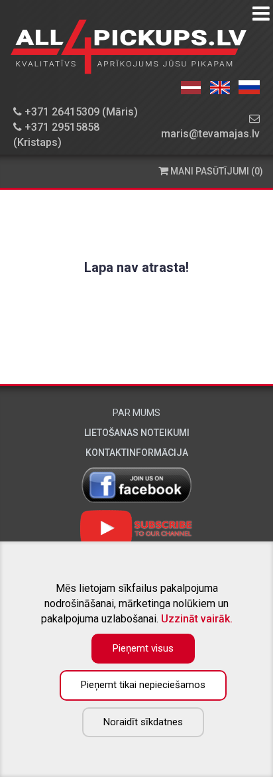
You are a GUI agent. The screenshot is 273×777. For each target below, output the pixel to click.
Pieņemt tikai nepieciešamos (143, 685)
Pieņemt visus (143, 648)
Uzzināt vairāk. (197, 618)
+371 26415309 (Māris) (80, 112)
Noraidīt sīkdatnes (143, 722)
